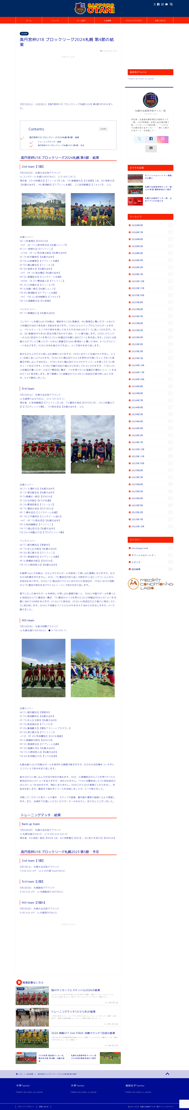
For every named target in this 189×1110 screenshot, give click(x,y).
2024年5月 (151, 414)
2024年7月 (151, 400)
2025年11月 (151, 288)
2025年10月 (151, 295)
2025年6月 (151, 323)
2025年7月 (151, 316)
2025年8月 (151, 309)
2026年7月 (151, 232)
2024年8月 (151, 393)
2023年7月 (151, 477)
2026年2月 (151, 267)
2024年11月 (151, 372)
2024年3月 (151, 428)
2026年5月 (151, 246)
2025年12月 (151, 281)
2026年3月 (151, 260)
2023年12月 (151, 449)
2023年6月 (151, 484)
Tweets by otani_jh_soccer (29, 1092)
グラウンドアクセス (134, 21)
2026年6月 (151, 239)
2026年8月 (151, 225)
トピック (152, 562)
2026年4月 (151, 253)
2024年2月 (151, 435)
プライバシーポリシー (26, 1107)
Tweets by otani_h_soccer (141, 78)
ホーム (29, 21)
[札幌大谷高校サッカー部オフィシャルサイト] (94, 14)
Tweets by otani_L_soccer (138, 1092)
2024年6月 (151, 407)
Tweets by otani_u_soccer (83, 1092)
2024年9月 (151, 386)
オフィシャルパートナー (151, 555)
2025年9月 (151, 302)
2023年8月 (151, 470)
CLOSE (103, 129)
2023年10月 (151, 463)
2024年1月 (151, 442)
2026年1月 (151, 274)
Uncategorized (151, 548)
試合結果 (24, 34)
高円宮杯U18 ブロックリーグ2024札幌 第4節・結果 (54, 137)
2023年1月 (151, 519)
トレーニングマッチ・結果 (49, 141)
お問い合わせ (160, 21)
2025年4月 (151, 337)
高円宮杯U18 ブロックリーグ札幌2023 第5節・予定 (61, 145)
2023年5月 (151, 491)
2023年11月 (151, 456)
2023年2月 (151, 512)
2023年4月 (151, 498)
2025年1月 (151, 358)
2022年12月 (151, 526)
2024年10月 (151, 379)
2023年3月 (151, 505)
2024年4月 (151, 421)
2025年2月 (151, 351)
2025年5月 (151, 330)
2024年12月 (151, 365)
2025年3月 (151, 344)
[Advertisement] (68, 78)
